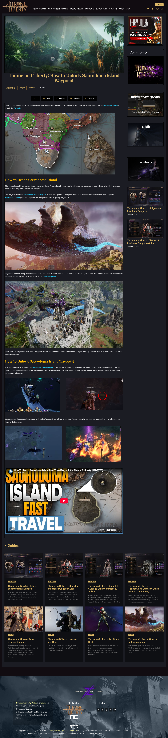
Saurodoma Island (110, 105)
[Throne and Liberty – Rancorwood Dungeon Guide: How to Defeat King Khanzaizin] (144, 565)
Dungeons (131, 214)
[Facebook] (152, 9)
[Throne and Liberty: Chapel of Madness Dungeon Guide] (145, 228)
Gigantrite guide (49, 277)
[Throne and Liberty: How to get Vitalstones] (144, 619)
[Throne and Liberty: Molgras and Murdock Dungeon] (145, 196)
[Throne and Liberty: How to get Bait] (64, 619)
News (22, 88)
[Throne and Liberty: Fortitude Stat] (104, 619)
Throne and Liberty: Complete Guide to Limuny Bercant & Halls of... (103, 589)
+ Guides (11, 545)
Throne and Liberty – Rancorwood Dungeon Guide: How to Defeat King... (144, 589)
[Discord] (147, 9)
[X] (162, 9)
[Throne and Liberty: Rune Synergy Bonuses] (23, 619)
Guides (10, 88)
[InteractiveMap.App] (145, 104)
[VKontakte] (114, 709)
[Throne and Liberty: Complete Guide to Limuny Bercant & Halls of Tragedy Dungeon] (104, 565)
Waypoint (17, 108)
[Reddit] (157, 9)
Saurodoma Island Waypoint (35, 195)
